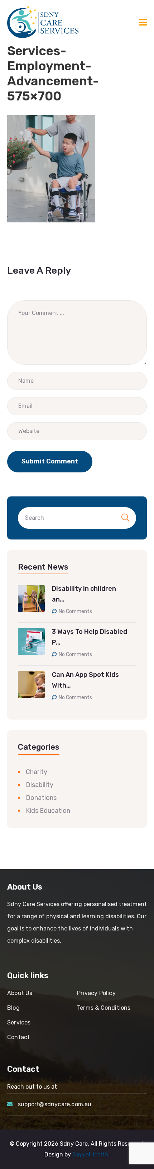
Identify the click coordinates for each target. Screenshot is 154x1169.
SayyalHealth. (91, 1154)
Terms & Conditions (104, 1007)
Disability (39, 785)
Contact (18, 1037)
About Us (20, 993)
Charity (36, 772)
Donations (41, 798)
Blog (13, 1007)
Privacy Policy (96, 993)
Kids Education (48, 811)
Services (19, 1022)
